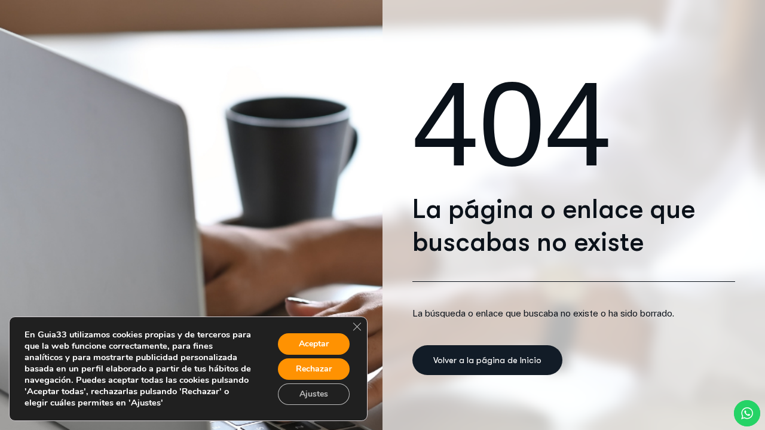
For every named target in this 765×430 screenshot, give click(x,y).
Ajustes (313, 394)
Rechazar (314, 368)
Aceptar (314, 343)
